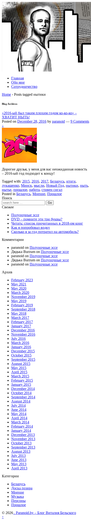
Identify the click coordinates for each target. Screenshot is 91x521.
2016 (35, 181)
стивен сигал (52, 190)
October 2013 (21, 443)
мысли (39, 185)
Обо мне (18, 82)
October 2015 (21, 355)
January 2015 (21, 385)
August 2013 (20, 451)
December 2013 (23, 435)
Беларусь (57, 181)
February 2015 (22, 380)
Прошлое (54, 194)
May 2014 (18, 414)
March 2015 (20, 376)
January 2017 (21, 326)
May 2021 (18, 284)
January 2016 (21, 347)
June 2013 (18, 460)
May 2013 (18, 464)
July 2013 (18, 456)
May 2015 (18, 368)
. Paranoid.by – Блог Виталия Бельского (44, 513)
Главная (17, 78)
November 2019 (23, 297)
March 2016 (20, 343)
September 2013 (23, 447)
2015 (26, 181)
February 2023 (22, 280)
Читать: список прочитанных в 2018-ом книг (47, 223)
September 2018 (23, 309)
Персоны (18, 501)
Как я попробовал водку (30, 227)
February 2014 (22, 426)
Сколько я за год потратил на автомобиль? (45, 232)
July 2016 (18, 339)
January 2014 (21, 431)
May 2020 (18, 288)
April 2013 (19, 468)
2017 (44, 181)
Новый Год (55, 185)
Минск (26, 185)
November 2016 (23, 334)
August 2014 (20, 401)
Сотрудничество (24, 86)
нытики (72, 185)
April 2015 (19, 372)
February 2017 (22, 322)
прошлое (20, 190)
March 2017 (20, 318)
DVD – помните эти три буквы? (36, 219)
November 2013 (23, 439)
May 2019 (18, 301)
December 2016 (23, 330)
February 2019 (22, 305)
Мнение (38, 194)
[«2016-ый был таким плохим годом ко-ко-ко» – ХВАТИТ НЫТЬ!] (19, 161)
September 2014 (23, 397)
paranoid (58, 121)
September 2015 (23, 359)
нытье (6, 190)
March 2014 (20, 422)
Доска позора (21, 488)
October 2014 (21, 393)
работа (34, 190)
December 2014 (23, 389)
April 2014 (19, 418)
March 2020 (20, 293)
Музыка (17, 496)
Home (6, 94)
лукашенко (10, 185)
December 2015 (23, 351)
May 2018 (18, 313)
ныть (84, 185)
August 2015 (20, 364)
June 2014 (18, 410)
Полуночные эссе (25, 215)
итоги (71, 181)
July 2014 (18, 405)
